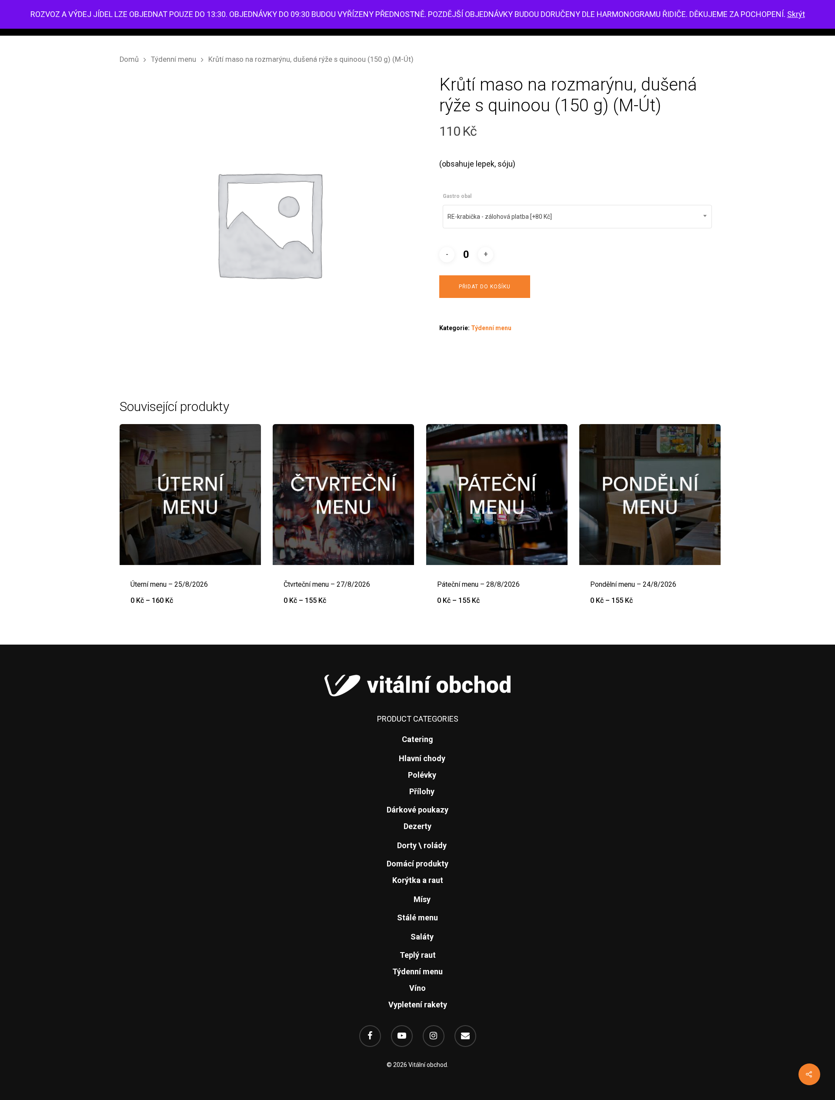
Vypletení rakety (417, 1004)
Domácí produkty (417, 863)
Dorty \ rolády (422, 845)
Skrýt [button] (796, 14)
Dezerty (417, 826)
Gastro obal (457, 196)
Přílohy (421, 791)
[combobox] (577, 216)
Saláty (422, 936)
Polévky (422, 774)
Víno (417, 988)
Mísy (422, 899)
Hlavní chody (422, 758)
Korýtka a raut (417, 880)
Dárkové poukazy (417, 809)
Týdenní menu (173, 59)
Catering (417, 739)
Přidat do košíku (485, 287)
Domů (129, 59)
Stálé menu (417, 917)
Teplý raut (418, 955)
